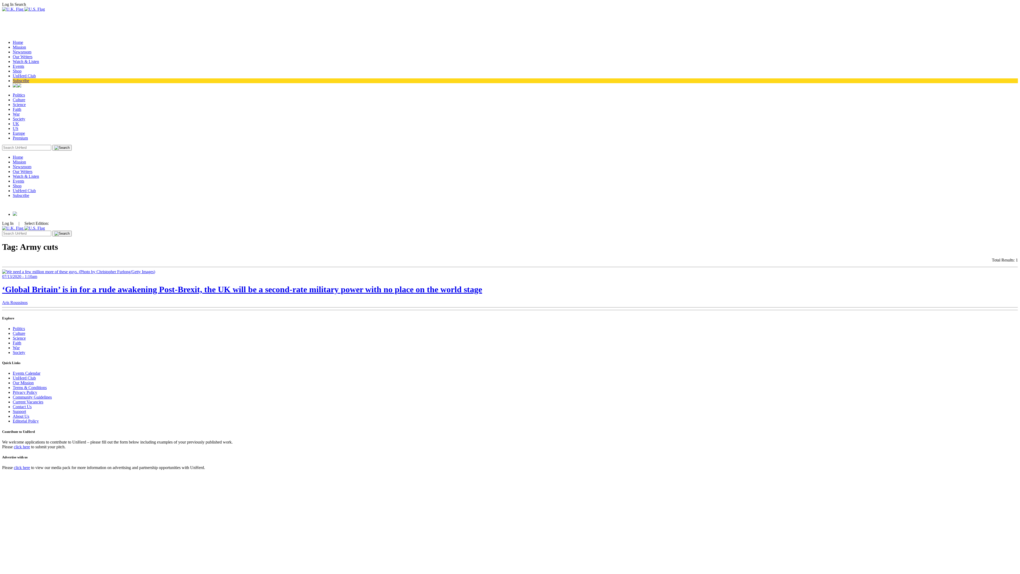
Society (19, 119)
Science (19, 104)
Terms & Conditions (30, 387)
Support (19, 411)
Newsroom (22, 52)
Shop (17, 71)
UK (16, 123)
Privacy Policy (25, 392)
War (16, 114)
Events (18, 66)
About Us (21, 416)
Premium (20, 138)
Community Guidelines (32, 397)
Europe (19, 133)
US (15, 128)
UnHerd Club (24, 76)
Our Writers (22, 56)
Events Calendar (26, 373)
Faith (17, 109)
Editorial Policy (26, 421)
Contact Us (22, 406)
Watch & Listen (26, 61)
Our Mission (23, 383)
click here (22, 447)
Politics (19, 95)
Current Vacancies (28, 402)
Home (18, 42)
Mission (19, 47)
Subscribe (21, 80)
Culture (19, 100)
